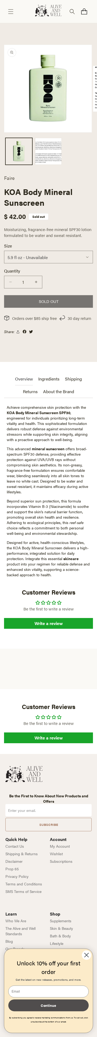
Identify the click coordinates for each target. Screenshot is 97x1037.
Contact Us (14, 846)
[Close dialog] (87, 955)
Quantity (12, 271)
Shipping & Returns (21, 853)
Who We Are (15, 920)
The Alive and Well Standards (20, 931)
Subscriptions (61, 861)
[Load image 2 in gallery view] (48, 151)
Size (8, 246)
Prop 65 (12, 868)
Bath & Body (60, 935)
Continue (48, 1005)
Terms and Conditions (23, 883)
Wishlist (56, 853)
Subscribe (48, 824)
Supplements (60, 920)
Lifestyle (56, 943)
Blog (9, 941)
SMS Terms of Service (23, 891)
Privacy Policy (17, 876)
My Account (60, 846)
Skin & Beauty (61, 928)
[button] (11, 12)
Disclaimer (14, 861)
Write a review (48, 623)
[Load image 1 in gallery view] (18, 151)
